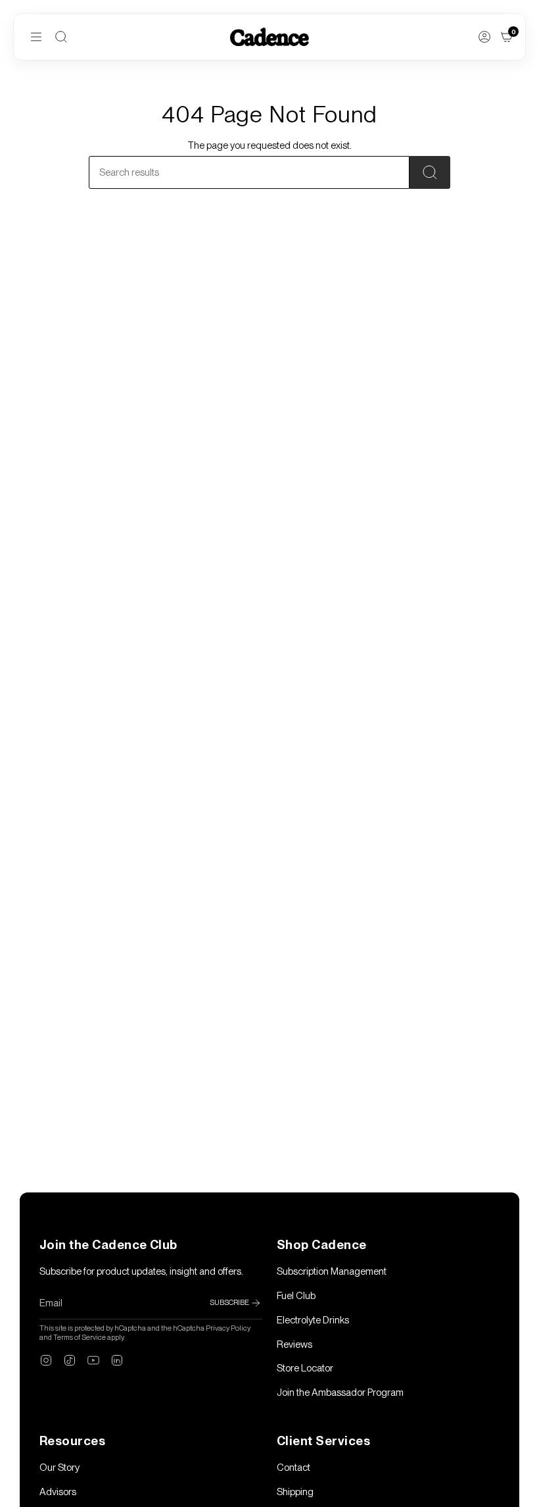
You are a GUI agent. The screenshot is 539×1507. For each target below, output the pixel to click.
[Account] (484, 36)
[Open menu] (36, 37)
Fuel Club (296, 1296)
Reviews (294, 1344)
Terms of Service (79, 1337)
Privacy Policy (228, 1328)
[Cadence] (269, 36)
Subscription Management (332, 1271)
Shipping (295, 1492)
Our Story (59, 1467)
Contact (293, 1467)
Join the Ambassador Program (340, 1392)
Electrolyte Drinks (313, 1320)
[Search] (61, 36)
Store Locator (305, 1368)
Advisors (57, 1492)
